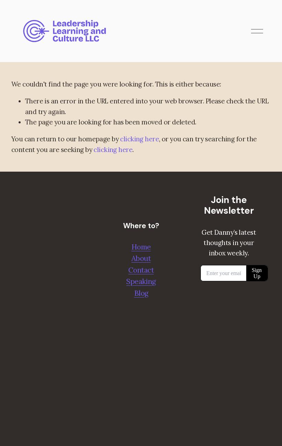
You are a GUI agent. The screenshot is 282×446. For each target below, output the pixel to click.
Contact (141, 270)
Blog (141, 293)
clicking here (139, 139)
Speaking (140, 281)
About (141, 258)
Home (141, 247)
